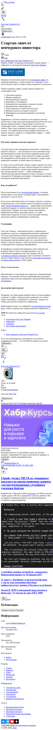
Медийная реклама (14, 709)
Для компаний (12, 692)
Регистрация (11, 660)
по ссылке (40, 313)
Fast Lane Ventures (38, 65)
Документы (11, 694)
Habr (14, 728)
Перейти (5, 459)
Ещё (8, 599)
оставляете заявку (38, 80)
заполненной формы (30, 192)
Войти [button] (3, 15)
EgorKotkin (5, 37)
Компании (10, 675)
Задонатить (6, 343)
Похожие (19, 610)
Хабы (8, 672)
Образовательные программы (18, 714)
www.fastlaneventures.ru (15, 623)
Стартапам (10, 716)
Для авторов (11, 690)
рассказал (32, 493)
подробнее (6, 281)
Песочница (10, 679)
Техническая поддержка (26, 725)
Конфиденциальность (15, 699)
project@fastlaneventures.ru (17, 206)
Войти (8, 657)
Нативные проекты (14, 712)
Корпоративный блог (15, 707)
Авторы (9, 677)
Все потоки (10, 2)
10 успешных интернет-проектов (22, 254)
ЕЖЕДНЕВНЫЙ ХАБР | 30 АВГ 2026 (17, 465)
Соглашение (11, 696)
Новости (9, 670)
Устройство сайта (13, 688)
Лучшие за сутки (8, 610)
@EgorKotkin (12, 390)
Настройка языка (8, 725)
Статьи (9, 668)
